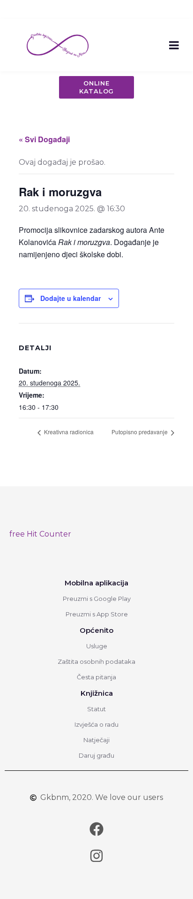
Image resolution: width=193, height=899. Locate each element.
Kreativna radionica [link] (68, 432)
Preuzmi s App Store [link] (97, 614)
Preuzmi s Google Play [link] (97, 598)
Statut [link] (96, 709)
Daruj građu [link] (96, 755)
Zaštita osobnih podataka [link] (96, 661)
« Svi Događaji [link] (44, 139)
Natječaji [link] (96, 740)
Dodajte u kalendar (70, 298)
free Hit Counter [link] (40, 534)
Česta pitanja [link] (96, 677)
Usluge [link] (96, 646)
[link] (57, 44)
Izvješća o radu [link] (96, 724)
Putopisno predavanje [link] (140, 432)
